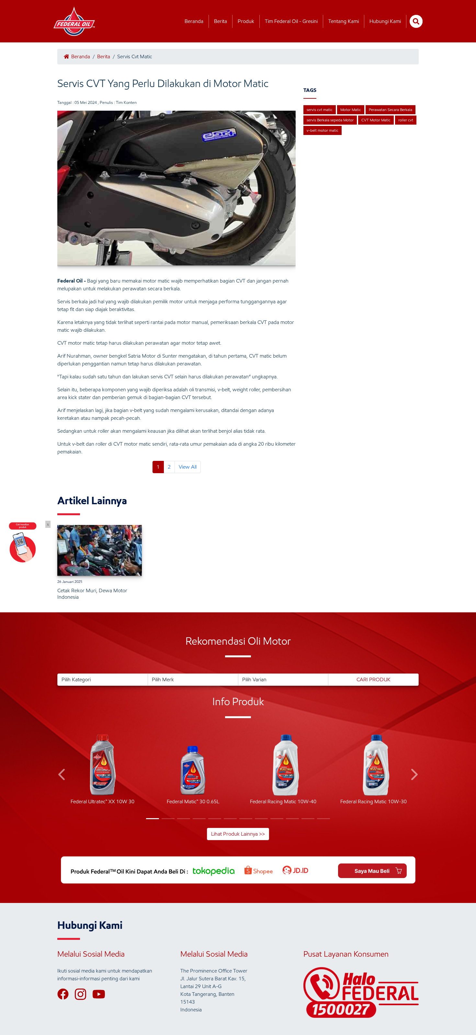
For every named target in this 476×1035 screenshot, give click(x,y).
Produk (246, 21)
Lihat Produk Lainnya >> (238, 834)
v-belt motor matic (322, 130)
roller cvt (405, 119)
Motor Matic (350, 109)
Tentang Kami (343, 21)
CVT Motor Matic (376, 119)
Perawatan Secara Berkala (390, 109)
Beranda (194, 21)
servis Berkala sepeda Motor (330, 119)
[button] (62, 775)
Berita (220, 21)
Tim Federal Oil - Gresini (291, 21)
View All (188, 467)
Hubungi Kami (385, 21)
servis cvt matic (320, 109)
